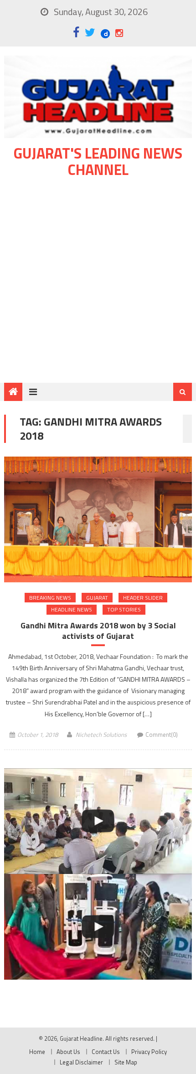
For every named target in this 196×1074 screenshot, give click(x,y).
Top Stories (124, 609)
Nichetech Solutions (101, 734)
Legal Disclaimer (81, 1062)
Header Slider (143, 597)
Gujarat (97, 597)
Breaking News (50, 597)
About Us (68, 1051)
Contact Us (106, 1051)
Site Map (125, 1062)
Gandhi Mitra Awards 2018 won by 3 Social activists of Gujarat (98, 631)
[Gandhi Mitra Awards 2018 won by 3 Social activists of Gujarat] (98, 519)
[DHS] (98, 927)
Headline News (71, 609)
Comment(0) (161, 734)
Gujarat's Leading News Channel (98, 161)
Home (37, 1051)
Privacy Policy (149, 1051)
